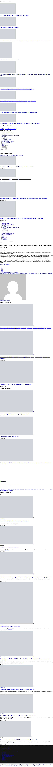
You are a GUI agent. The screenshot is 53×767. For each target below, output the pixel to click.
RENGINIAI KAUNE (6, 133)
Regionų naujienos (30, 765)
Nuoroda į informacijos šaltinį (5, 264)
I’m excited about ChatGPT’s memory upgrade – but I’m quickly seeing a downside (18, 101)
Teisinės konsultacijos (14, 764)
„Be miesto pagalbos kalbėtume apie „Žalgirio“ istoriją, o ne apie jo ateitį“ (16, 384)
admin (1, 250)
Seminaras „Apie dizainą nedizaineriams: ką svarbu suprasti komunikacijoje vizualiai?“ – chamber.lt (21, 218)
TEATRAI (4, 136)
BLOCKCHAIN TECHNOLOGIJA (8, 141)
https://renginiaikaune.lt (6, 300)
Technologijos (2, 687)
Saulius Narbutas (45, 764)
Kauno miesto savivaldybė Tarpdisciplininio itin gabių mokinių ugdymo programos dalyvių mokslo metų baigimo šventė (25, 40)
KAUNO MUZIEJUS (7, 139)
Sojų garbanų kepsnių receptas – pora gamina (10, 59)
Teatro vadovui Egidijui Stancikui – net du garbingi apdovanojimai (14, 15)
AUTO (3, 144)
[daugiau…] (16, 523)
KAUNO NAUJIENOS (6, 223)
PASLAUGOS (4, 147)
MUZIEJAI (4, 138)
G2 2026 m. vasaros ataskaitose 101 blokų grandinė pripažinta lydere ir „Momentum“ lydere (20, 123)
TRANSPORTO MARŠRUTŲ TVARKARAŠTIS (10, 135)
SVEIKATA (4, 143)
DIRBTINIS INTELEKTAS (7, 142)
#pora (11, 155)
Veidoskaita (5, 765)
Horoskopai (2, 545)
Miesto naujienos (38, 764)
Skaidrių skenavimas (22, 764)
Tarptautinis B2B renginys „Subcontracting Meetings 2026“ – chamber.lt (15, 179)
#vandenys (21, 155)
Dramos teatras (6, 137)
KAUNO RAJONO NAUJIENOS (8, 224)
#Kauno (1, 155)
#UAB (15, 155)
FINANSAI (4, 134)
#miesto (4, 155)
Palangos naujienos (37, 765)
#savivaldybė (8, 155)
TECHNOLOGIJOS (5, 140)
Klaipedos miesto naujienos (30, 764)
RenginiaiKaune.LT (8, 128)
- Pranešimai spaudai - (17, 765)
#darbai (18, 155)
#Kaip (13, 155)
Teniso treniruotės (11, 765)
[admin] (13, 299)
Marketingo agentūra (7, 764)
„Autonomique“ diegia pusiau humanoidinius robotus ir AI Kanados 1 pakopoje (17, 89)
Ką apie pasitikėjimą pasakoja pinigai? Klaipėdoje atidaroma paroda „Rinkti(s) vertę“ (18, 112)
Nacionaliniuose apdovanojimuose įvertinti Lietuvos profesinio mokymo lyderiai (17, 166)
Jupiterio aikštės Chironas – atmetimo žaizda (9, 27)
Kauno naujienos (3, 656)
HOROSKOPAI (5, 145)
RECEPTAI (4, 146)
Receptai (1, 624)
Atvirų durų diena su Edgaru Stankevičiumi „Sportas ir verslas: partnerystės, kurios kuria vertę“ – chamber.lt (23, 198)
